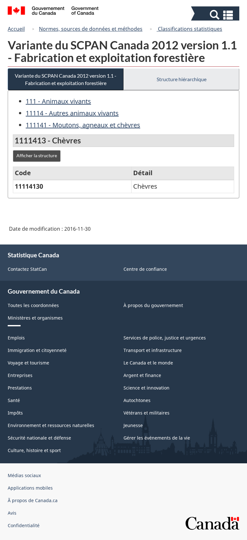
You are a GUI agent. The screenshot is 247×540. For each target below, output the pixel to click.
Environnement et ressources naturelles (51, 425)
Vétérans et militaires (146, 413)
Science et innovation (146, 388)
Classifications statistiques (189, 28)
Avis (12, 513)
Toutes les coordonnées (33, 305)
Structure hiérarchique (181, 79)
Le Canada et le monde (148, 363)
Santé (14, 400)
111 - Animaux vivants (58, 101)
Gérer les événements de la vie (157, 438)
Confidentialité (24, 525)
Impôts (15, 413)
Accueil (16, 28)
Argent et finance (142, 375)
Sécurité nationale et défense (39, 438)
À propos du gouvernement (153, 305)
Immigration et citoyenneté (37, 350)
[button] (216, 15)
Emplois (16, 338)
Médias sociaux (24, 475)
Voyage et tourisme (28, 363)
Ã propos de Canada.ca (33, 500)
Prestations (20, 388)
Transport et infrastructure (153, 350)
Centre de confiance (145, 269)
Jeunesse (133, 425)
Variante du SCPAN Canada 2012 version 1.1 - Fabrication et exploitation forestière (65, 79)
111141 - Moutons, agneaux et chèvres (83, 125)
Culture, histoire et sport (34, 450)
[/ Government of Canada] (53, 11)
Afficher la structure (36, 155)
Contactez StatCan (27, 269)
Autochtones (137, 400)
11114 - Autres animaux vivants (72, 113)
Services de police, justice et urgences (165, 338)
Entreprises (20, 375)
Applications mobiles (30, 488)
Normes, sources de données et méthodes (90, 28)
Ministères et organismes (35, 318)
